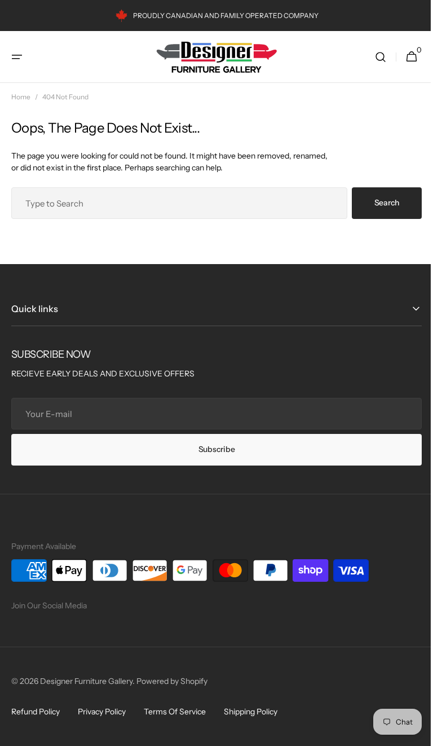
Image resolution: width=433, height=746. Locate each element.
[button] (17, 57)
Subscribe (212, 449)
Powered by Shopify (171, 681)
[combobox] (175, 203)
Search (378, 203)
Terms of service (175, 711)
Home (20, 97)
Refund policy (35, 711)
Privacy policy (102, 711)
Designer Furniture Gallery (86, 681)
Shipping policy (250, 711)
